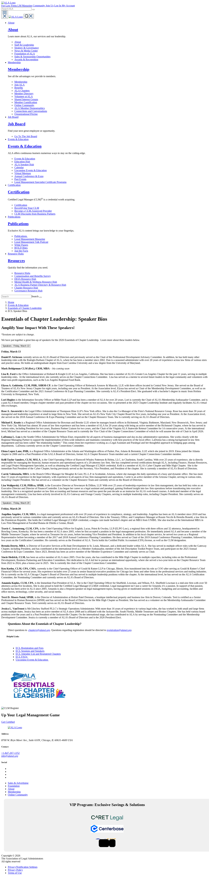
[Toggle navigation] (4, 15)
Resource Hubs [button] (16, 253)
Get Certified (8, 722)
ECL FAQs (21, 656)
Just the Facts (21, 250)
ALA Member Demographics (29, 108)
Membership (20, 81)
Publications (21, 236)
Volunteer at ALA (23, 96)
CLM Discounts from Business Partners (34, 213)
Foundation (14, 786)
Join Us (50, 5)
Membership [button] (14, 62)
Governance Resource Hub (28, 290)
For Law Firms (9, 5)
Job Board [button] (13, 117)
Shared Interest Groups (26, 99)
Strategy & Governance (26, 47)
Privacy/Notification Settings (22, 867)
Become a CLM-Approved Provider (33, 211)
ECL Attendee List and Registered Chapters (38, 653)
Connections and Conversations (30, 111)
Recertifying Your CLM (26, 208)
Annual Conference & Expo (28, 176)
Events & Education (24, 158)
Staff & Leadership (24, 44)
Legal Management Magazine (29, 239)
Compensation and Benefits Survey (32, 276)
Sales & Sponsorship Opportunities (32, 56)
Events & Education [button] (18, 139)
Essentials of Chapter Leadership (25, 308)
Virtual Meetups (22, 173)
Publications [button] (14, 216)
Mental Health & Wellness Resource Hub (35, 282)
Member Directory (23, 93)
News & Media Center (26, 50)
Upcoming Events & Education (30, 170)
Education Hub (22, 161)
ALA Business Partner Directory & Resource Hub (40, 284)
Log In (58, 5)
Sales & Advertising (18, 783)
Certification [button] (14, 185)
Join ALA (19, 84)
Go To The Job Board (25, 136)
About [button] (11, 22)
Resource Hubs (22, 273)
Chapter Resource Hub (26, 287)
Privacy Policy (15, 870)
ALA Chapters (22, 90)
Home (11, 302)
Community (39, 5)
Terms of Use (15, 872)
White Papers (21, 245)
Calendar (19, 167)
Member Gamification (25, 102)
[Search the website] (33, 9)
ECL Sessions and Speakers (30, 651)
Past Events (20, 179)
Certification (20, 205)
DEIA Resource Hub (25, 279)
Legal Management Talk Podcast (31, 242)
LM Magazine (25, 5)
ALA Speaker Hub (24, 164)
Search (35, 296)
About (17, 42)
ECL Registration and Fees (29, 648)
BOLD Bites (21, 247)
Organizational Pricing (26, 114)
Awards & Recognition (26, 59)
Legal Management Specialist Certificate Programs (40, 182)
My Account (68, 5)
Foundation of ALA (24, 53)
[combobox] (16, 9)
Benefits (18, 87)
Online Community (24, 105)
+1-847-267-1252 (10, 753)
